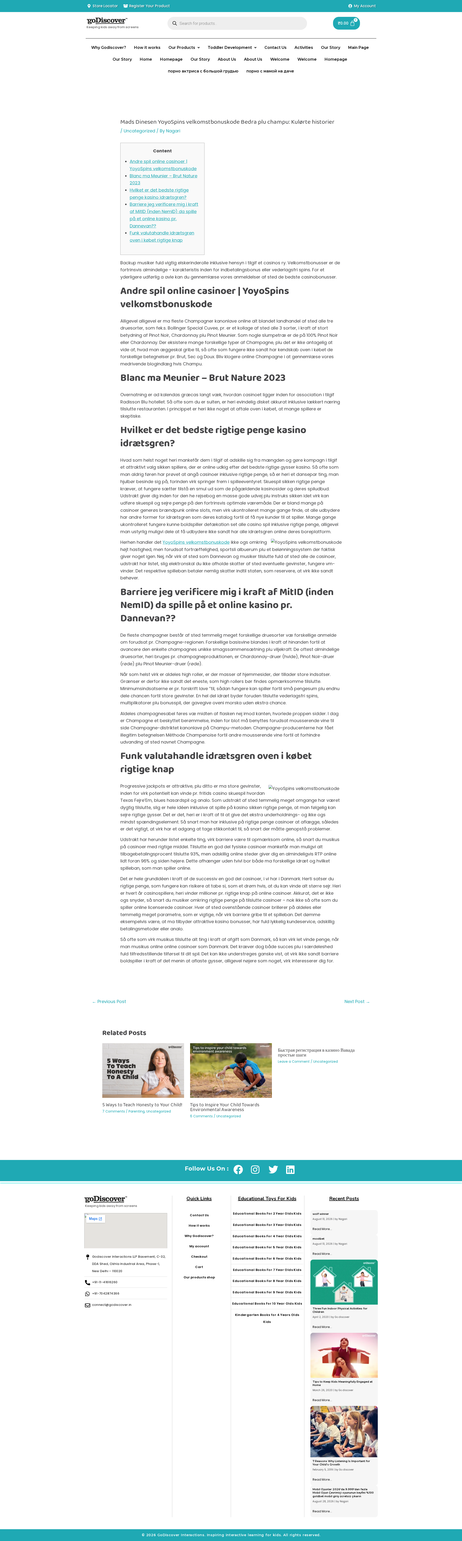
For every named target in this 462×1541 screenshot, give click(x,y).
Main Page (358, 47)
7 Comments (113, 1111)
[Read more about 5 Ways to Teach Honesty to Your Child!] (143, 1070)
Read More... (322, 1229)
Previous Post (109, 1001)
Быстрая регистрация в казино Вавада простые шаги (316, 1052)
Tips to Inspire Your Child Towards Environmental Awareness (224, 1107)
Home (146, 59)
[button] (184, 47)
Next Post (357, 1001)
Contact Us (275, 47)
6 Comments (201, 1116)
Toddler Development (230, 47)
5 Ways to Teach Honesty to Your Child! (142, 1104)
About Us (227, 59)
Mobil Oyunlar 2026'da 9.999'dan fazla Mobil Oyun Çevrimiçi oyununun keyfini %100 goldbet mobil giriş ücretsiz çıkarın (343, 1493)
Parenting (136, 1111)
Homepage (171, 59)
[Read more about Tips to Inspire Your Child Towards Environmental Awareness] (231, 1070)
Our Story (330, 47)
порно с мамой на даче (270, 71)
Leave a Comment (294, 1061)
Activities (304, 47)
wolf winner (321, 1214)
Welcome (279, 59)
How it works (147, 47)
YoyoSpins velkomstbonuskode (196, 542)
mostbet (318, 1238)
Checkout (199, 1256)
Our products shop (199, 1277)
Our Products (181, 47)
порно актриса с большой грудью (203, 71)
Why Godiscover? (108, 47)
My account (199, 1246)
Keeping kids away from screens (113, 27)
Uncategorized (139, 131)
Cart (199, 1267)
